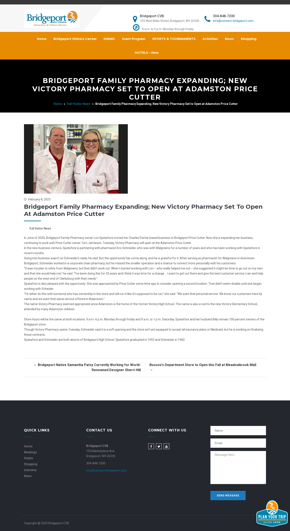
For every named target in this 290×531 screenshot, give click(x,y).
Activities (210, 39)
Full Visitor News (78, 104)
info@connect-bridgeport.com (233, 21)
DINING (109, 39)
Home (41, 39)
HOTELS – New (147, 53)
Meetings (30, 452)
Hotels (28, 458)
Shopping (248, 39)
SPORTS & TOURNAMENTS (174, 39)
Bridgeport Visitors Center (75, 39)
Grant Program (133, 39)
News (229, 39)
